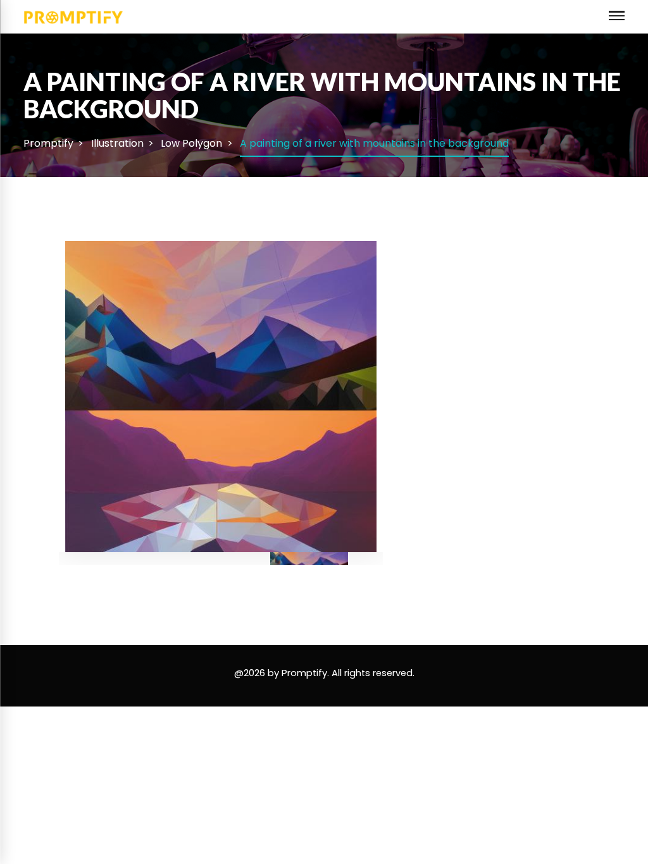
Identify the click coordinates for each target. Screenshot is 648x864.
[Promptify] (73, 16)
